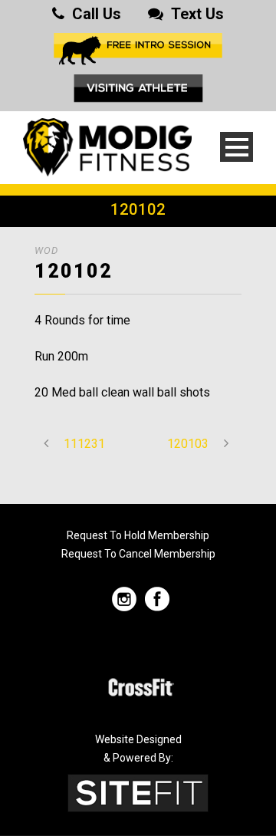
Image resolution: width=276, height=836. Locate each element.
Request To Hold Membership (138, 535)
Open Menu (236, 147)
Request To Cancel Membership (138, 554)
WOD (46, 250)
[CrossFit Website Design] (138, 792)
